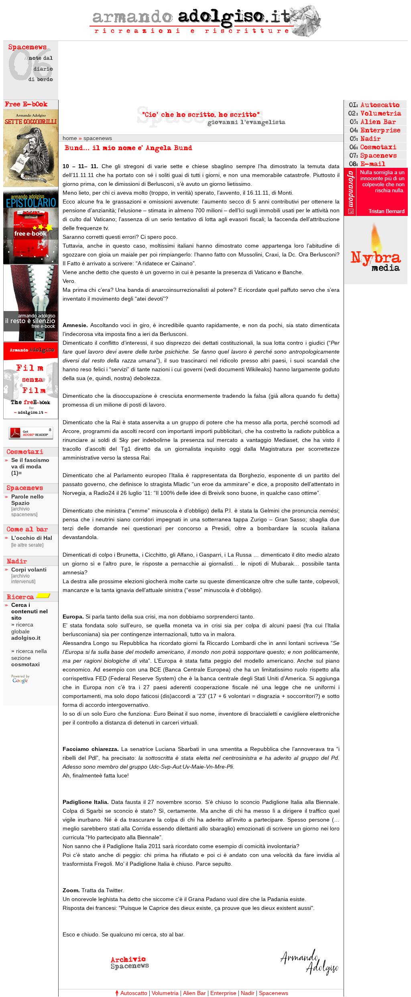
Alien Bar (194, 993)
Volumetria (165, 993)
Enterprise (223, 993)
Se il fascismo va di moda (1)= (30, 466)
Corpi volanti (29, 569)
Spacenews (273, 993)
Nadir (247, 993)
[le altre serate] (27, 545)
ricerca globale (26, 631)
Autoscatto (133, 993)
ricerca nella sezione (29, 657)
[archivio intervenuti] (23, 578)
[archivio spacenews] (24, 511)
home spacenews (87, 138)
